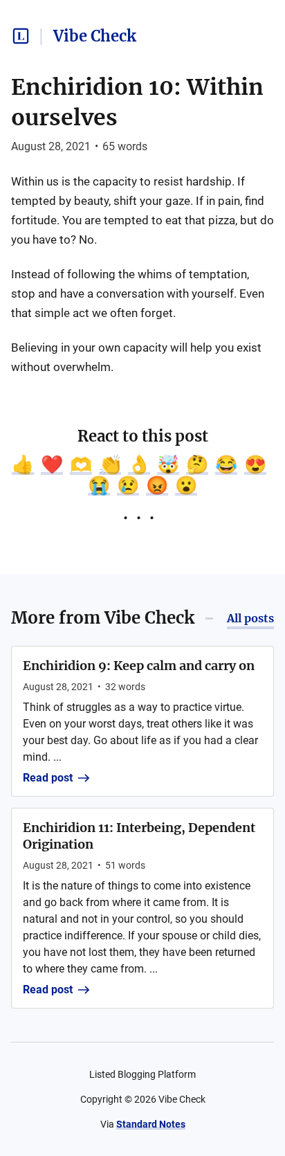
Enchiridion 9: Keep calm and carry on (139, 666)
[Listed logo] (20, 36)
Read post (48, 777)
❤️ (52, 464)
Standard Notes (150, 1124)
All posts (250, 618)
